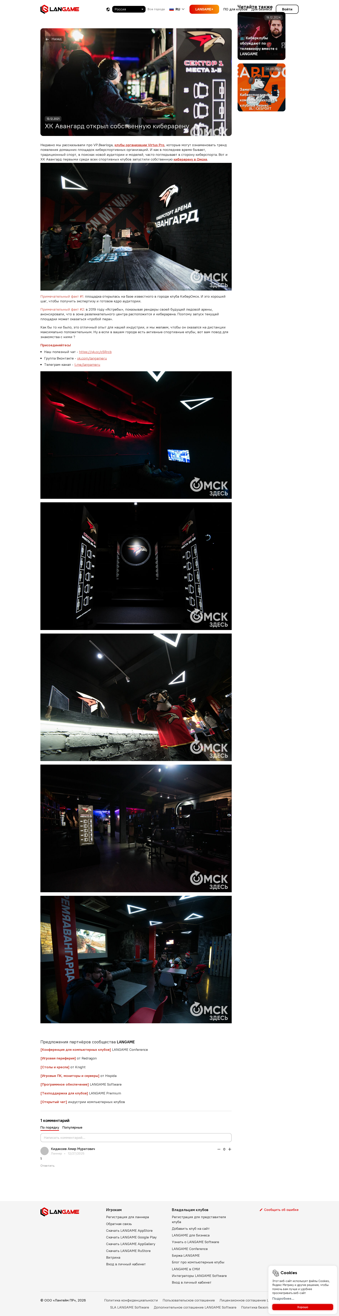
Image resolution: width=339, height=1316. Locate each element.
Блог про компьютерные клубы (198, 1262)
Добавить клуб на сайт (191, 1228)
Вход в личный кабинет (126, 1264)
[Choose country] (108, 9)
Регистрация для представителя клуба (199, 1219)
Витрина (113, 1257)
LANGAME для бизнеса (191, 1235)
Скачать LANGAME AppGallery (130, 1244)
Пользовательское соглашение (189, 1300)
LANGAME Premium (80, 1093)
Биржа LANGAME (186, 1255)
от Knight (63, 1067)
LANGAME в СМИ (186, 1269)
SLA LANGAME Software (129, 1307)
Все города (156, 9)
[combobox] (129, 9)
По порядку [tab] (49, 1127)
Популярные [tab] (72, 1127)
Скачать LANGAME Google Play (131, 1237)
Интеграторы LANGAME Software (199, 1275)
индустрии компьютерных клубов (82, 1102)
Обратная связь (119, 1224)
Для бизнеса (261, 9)
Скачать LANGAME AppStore (129, 1230)
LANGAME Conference (94, 1049)
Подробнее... (283, 1298)
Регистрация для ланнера (127, 1217)
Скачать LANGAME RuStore (128, 1250)
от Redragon (68, 1058)
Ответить (47, 1165)
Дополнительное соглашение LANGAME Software (195, 1307)
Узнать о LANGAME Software (195, 1242)
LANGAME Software (81, 1084)
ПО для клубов (235, 9)
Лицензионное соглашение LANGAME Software (259, 1300)
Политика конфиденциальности (131, 1300)
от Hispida (78, 1075)
